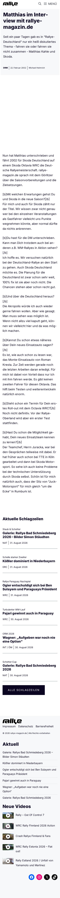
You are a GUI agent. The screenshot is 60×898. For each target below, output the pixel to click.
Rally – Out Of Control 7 (30, 814)
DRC (5, 567)
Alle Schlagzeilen (24, 690)
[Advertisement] (30, 115)
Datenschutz (25, 726)
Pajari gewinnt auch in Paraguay (28, 613)
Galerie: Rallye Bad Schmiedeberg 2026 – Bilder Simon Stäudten (29, 535)
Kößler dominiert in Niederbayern (29, 561)
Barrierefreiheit (44, 726)
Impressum (9, 726)
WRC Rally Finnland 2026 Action (35, 825)
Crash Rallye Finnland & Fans (33, 836)
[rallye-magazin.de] (10, 4)
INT (4, 647)
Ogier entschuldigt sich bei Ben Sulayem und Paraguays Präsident (30, 587)
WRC (5, 595)
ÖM (10, 647)
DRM (5, 68)
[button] (40, 4)
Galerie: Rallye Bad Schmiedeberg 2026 (27, 797)
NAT (5, 542)
